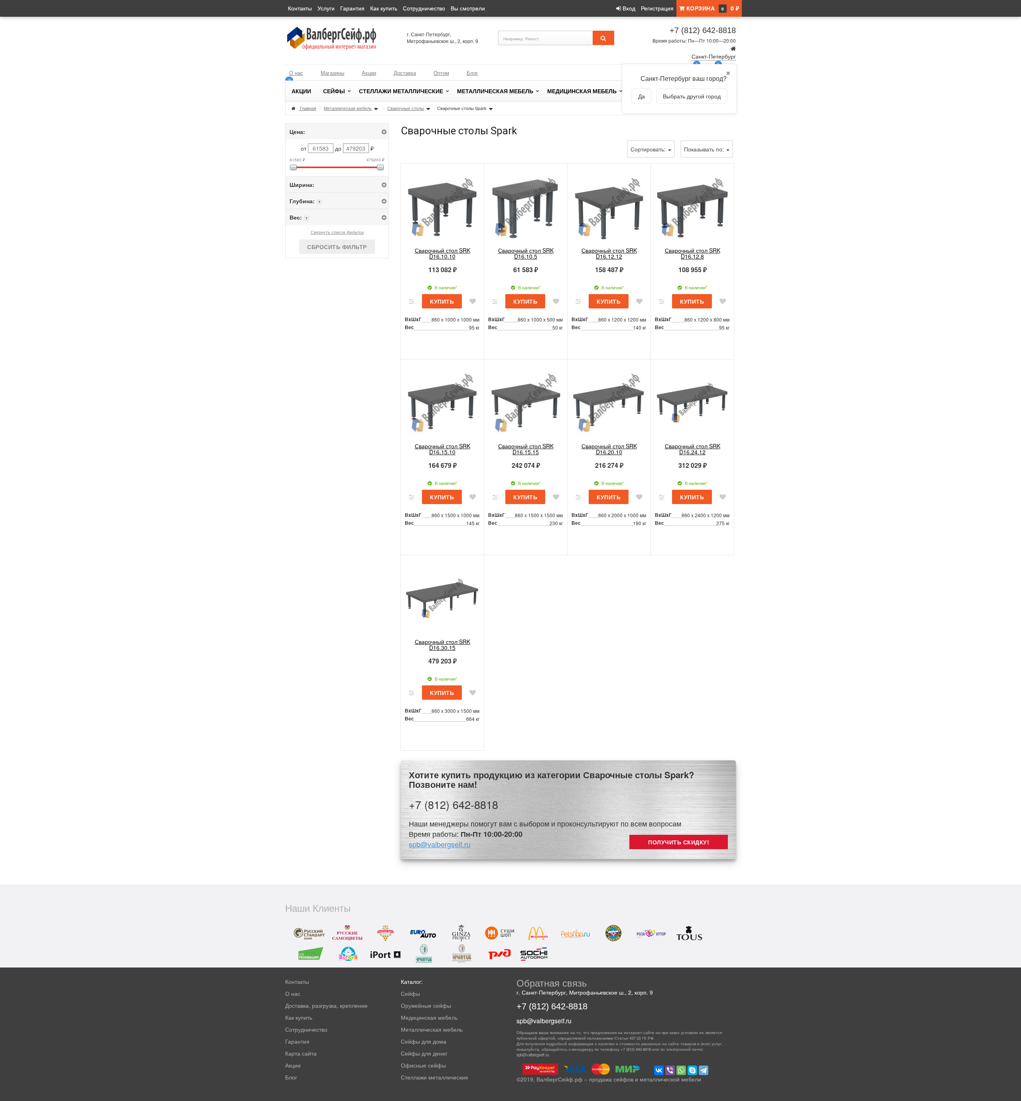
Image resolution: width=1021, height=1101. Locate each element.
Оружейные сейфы (426, 1005)
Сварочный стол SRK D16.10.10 (442, 253)
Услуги (326, 8)
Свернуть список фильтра (337, 232)
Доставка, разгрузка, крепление (326, 1005)
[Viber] (670, 1070)
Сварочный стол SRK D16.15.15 (526, 449)
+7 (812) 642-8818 (703, 30)
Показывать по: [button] (704, 149)
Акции (369, 73)
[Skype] (692, 1070)
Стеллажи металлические (401, 91)
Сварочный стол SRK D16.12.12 (609, 253)
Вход (628, 8)
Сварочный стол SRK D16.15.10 (442, 449)
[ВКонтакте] (659, 1070)
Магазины (332, 73)
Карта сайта (301, 1053)
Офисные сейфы (423, 1065)
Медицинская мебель (582, 91)
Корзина (711, 8)
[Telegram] (703, 1070)
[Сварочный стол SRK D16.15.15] (525, 401)
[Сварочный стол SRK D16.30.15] (442, 597)
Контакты (300, 8)
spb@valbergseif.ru (440, 844)
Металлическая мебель (495, 91)
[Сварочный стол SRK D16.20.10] (609, 401)
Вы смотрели (468, 8)
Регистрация (657, 8)
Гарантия (352, 8)
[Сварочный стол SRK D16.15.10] (442, 401)
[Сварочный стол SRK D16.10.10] (442, 206)
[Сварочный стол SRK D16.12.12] (609, 206)
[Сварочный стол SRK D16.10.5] (525, 206)
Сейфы (334, 91)
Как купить (383, 8)
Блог (472, 73)
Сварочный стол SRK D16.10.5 (526, 253)
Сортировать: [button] (649, 149)
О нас (296, 73)
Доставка (405, 73)
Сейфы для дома (423, 1041)
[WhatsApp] (681, 1070)
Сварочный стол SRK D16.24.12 (692, 449)
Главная (308, 108)
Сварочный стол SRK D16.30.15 (442, 645)
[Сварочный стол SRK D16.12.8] (692, 206)
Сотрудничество (424, 8)
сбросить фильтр (337, 247)
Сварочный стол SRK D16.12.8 (692, 253)
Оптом (441, 73)
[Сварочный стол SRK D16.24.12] (692, 401)
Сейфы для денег (424, 1053)
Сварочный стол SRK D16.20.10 (609, 449)
